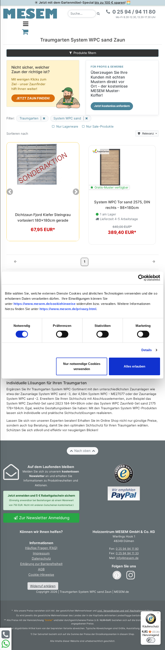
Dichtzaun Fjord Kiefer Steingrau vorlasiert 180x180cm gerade (43, 217)
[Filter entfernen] (43, 118)
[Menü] (158, 613)
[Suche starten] (98, 13)
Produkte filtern (84, 53)
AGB (41, 569)
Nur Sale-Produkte (99, 126)
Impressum (41, 553)
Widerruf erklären (43, 586)
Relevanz (148, 133)
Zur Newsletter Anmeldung (43, 517)
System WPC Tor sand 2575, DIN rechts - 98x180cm (122, 205)
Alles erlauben (134, 366)
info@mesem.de (127, 558)
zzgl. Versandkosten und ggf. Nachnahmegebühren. (125, 610)
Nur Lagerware (66, 126)
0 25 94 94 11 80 (127, 548)
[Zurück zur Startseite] (30, 13)
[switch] (62, 334)
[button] (10, 191)
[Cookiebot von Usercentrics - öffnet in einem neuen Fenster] (141, 278)
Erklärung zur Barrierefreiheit (41, 564)
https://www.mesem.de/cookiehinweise (45, 304)
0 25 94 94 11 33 (127, 553)
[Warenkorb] (25, 32)
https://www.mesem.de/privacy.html (68, 309)
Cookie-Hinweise (41, 575)
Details (146, 350)
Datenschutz (41, 558)
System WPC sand (67, 118)
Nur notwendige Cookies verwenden (81, 366)
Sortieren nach (17, 134)
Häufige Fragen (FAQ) (41, 548)
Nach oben (82, 451)
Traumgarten (29, 118)
